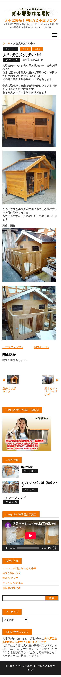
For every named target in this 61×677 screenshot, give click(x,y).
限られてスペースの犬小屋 (50, 391)
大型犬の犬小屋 (11, 587)
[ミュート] (49, 548)
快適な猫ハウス (11, 573)
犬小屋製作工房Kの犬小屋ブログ (30, 21)
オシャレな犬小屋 (12, 583)
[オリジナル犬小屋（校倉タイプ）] (10, 486)
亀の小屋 (27, 467)
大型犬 (25, 49)
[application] (30, 535)
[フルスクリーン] (54, 548)
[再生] (6, 548)
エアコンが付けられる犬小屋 (19, 568)
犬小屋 (37, 49)
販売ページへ (41, 347)
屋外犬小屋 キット (10, 390)
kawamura (37, 60)
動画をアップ (10, 578)
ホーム (6, 43)
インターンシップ (13, 497)
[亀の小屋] (10, 471)
